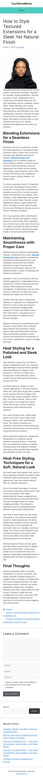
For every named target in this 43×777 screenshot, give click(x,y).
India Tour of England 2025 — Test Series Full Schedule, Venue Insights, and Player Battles (20, 744)
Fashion (9, 609)
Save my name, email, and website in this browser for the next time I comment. (21, 684)
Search (6, 707)
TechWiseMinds (21, 3)
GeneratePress (21, 774)
